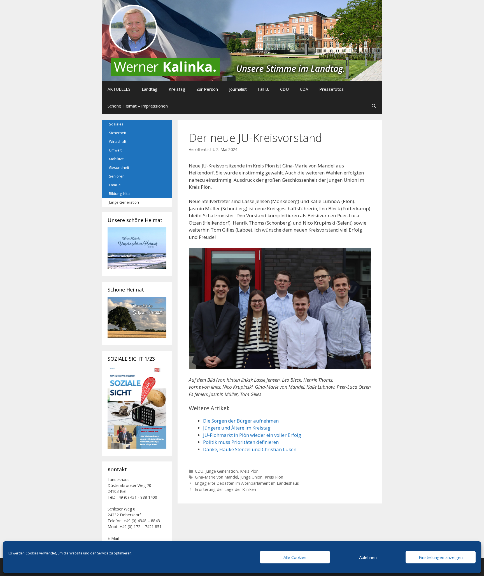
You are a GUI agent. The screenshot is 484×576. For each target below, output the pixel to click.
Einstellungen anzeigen (441, 557)
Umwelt (115, 150)
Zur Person (207, 89)
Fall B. (263, 89)
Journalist (238, 89)
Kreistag (177, 89)
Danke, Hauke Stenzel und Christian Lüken (249, 449)
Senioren (117, 176)
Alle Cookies (294, 557)
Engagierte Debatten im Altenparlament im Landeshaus (247, 483)
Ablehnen (368, 557)
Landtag (149, 89)
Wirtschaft (117, 141)
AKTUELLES (119, 89)
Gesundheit (119, 167)
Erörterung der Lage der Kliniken (225, 489)
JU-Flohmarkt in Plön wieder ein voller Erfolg (252, 435)
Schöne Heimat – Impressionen (138, 106)
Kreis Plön (249, 471)
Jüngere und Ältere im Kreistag (237, 428)
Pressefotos (331, 89)
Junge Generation (222, 471)
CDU (284, 89)
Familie (115, 184)
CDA (304, 89)
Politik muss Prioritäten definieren (241, 442)
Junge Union (251, 477)
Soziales (116, 124)
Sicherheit (117, 132)
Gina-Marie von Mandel (216, 477)
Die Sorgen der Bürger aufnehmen (241, 421)
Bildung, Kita (119, 193)
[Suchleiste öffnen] (374, 105)
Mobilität (116, 158)
